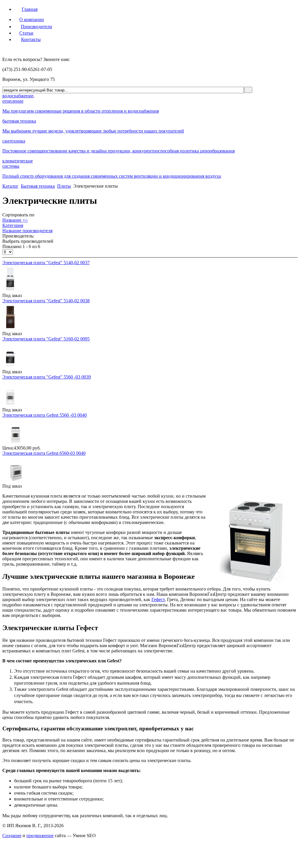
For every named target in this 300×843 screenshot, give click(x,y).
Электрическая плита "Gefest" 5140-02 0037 (46, 262)
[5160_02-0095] (10, 366)
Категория (12, 225)
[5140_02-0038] (10, 328)
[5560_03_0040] (15, 442)
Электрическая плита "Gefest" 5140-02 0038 (46, 300)
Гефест (158, 599)
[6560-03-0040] (15, 480)
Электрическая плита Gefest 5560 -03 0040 (44, 415)
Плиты (64, 186)
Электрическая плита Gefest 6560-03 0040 (44, 453)
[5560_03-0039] (10, 404)
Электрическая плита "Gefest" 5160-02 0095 (46, 338)
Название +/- (15, 220)
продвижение (40, 835)
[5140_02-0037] (10, 290)
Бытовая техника (38, 186)
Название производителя (27, 230)
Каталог (10, 186)
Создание (11, 835)
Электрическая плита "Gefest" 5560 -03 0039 (46, 376)
